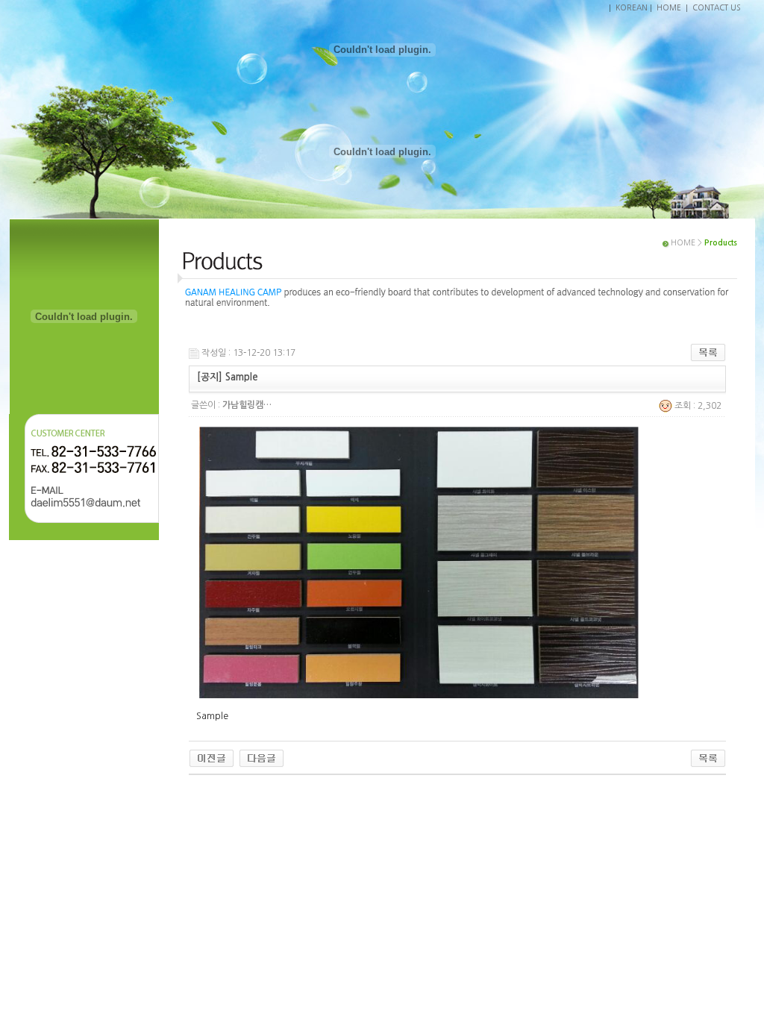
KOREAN (632, 7)
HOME (669, 7)
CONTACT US (716, 7)
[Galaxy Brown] (211, 757)
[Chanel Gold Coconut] (261, 757)
